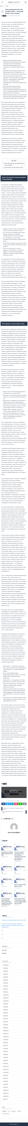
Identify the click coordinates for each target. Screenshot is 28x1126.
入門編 (4, 15)
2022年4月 (5, 1054)
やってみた (13, 1111)
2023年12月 (6, 995)
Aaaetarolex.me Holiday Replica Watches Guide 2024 (14, 920)
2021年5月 (5, 1081)
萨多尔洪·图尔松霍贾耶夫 (14, 832)
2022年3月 (5, 1057)
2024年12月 (6, 965)
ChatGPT (4, 1111)
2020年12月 (6, 1090)
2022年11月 (6, 1033)
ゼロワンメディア (14, 2)
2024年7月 (5, 974)
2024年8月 (5, 971)
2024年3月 (5, 986)
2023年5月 (5, 1015)
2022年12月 (6, 1030)
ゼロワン (19, 1111)
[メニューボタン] (2, 2)
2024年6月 (5, 977)
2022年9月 (5, 1039)
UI (8, 1111)
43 (2, 930)
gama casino (10, 619)
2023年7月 (5, 1009)
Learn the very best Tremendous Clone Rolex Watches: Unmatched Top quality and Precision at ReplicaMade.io (13, 925)
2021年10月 (6, 1072)
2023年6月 (5, 1012)
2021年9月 (5, 1075)
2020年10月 (6, 1096)
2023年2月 (5, 1024)
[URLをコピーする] (25, 804)
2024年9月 (5, 968)
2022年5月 (5, 1051)
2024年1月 (5, 992)
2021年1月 (5, 1087)
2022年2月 (5, 1060)
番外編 (4, 953)
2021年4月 (5, 1084)
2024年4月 (5, 983)
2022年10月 (6, 1036)
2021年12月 (6, 1066)
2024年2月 (5, 989)
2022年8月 (5, 1042)
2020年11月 (6, 1093)
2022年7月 (5, 1045)
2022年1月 (5, 1063)
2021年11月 (6, 1069)
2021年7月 (5, 1078)
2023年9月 (5, 1003)
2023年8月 (5, 1006)
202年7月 (5, 1099)
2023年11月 (6, 998)
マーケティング (5, 1113)
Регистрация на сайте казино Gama (14, 167)
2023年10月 (6, 1001)
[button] (3, 804)
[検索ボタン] (25, 2)
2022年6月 (5, 1048)
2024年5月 (5, 980)
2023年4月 (5, 1018)
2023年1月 (5, 1027)
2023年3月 (5, 1021)
